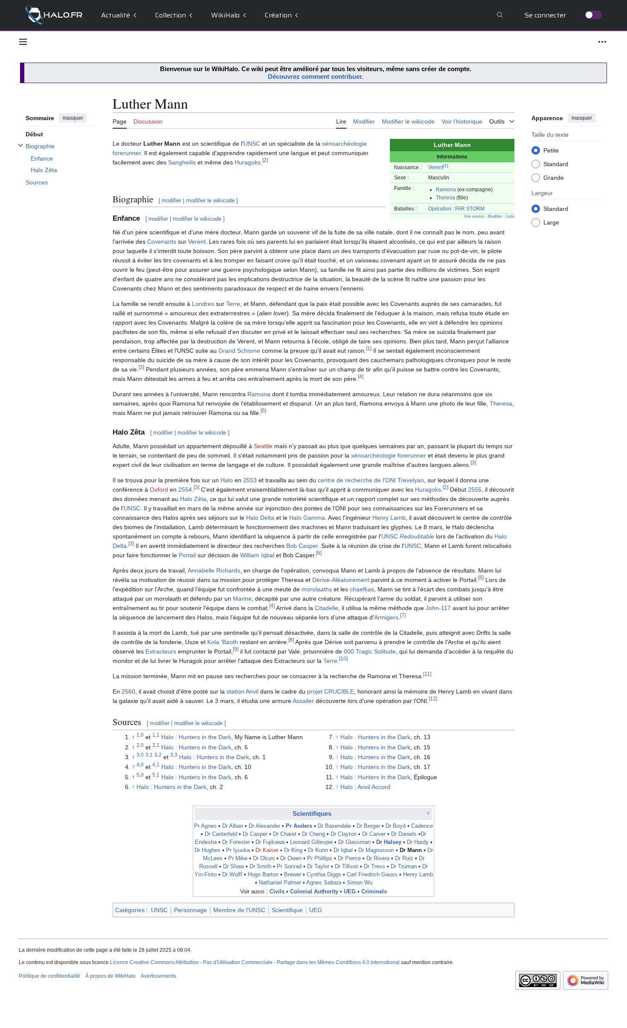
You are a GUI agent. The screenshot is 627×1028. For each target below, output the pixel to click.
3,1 (149, 754)
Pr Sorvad (289, 867)
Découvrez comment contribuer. (315, 76)
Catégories (130, 910)
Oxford (159, 489)
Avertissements (158, 976)
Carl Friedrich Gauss (372, 875)
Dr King (293, 850)
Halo (227, 480)
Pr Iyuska (238, 850)
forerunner (127, 153)
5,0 (140, 774)
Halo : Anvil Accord (365, 786)
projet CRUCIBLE (330, 691)
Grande (553, 177)
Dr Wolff (232, 875)
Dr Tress (374, 867)
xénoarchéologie (344, 143)
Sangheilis (182, 162)
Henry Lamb (389, 517)
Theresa (445, 197)
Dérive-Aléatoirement (340, 579)
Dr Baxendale (334, 826)
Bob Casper (302, 545)
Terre (233, 303)
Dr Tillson (346, 867)
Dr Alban (232, 826)
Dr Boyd (396, 826)
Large (551, 222)
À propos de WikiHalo (110, 976)
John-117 (438, 608)
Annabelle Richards (214, 570)
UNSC (252, 143)
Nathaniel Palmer (280, 883)
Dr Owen (291, 858)
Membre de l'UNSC (239, 910)
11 (427, 674)
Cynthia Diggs (324, 875)
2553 (250, 480)
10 (343, 658)
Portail (187, 555)
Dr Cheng (313, 834)
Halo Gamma (307, 517)
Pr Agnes (205, 826)
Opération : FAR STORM (456, 208)
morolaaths (317, 589)
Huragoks (248, 162)
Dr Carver (374, 834)
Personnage (190, 910)
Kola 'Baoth (222, 642)
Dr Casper (255, 834)
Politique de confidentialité (49, 976)
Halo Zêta (193, 498)
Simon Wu (359, 883)
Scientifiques (312, 813)
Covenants (161, 241)
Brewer (292, 875)
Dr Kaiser (267, 850)
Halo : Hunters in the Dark (196, 737)
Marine (242, 598)
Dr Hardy (418, 842)
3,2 (158, 754)
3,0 (140, 754)
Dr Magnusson (376, 850)
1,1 (156, 734)
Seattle (263, 446)
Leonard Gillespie (311, 842)
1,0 (140, 734)
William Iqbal (257, 555)
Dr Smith (260, 867)
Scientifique (287, 910)
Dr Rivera (377, 858)
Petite (551, 150)
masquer (73, 118)
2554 (185, 489)
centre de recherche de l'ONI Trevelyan (371, 480)
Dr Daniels (404, 834)
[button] (23, 42)
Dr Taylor (318, 867)
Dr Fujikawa (269, 842)
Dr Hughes (207, 850)
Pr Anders (299, 826)
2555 (475, 489)
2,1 (156, 745)
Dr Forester (236, 842)
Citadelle (326, 608)
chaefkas (362, 589)
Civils (277, 892)
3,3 (173, 754)
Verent (435, 167)
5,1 (156, 774)
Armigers (386, 617)
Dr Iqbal (343, 850)
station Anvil (242, 691)
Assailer (303, 700)
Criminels (374, 892)
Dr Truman (404, 867)
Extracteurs (160, 651)
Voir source (474, 216)
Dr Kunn (318, 850)
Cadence (422, 826)
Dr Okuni (264, 858)
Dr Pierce (349, 858)
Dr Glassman (354, 842)
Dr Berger (368, 826)
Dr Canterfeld (221, 834)
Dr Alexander (264, 826)
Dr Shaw (233, 867)
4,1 (156, 765)
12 (433, 698)
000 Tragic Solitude (370, 651)
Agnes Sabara (323, 883)
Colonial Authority (314, 892)
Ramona (446, 189)
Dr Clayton (344, 834)
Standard (555, 163)
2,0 (140, 745)
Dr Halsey (388, 842)
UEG (350, 892)
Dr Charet (284, 834)
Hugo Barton (263, 875)
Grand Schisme (239, 350)
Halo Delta (260, 517)
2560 (128, 691)
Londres (203, 303)
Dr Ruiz (404, 858)
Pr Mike (237, 858)
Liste (510, 216)
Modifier (495, 216)
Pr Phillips (319, 858)
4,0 (140, 765)
